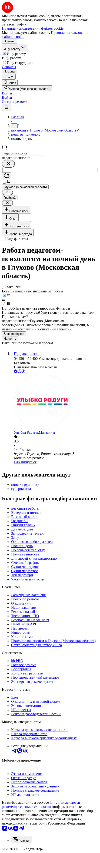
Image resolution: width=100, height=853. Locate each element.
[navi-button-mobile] (6, 107)
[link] (10, 82)
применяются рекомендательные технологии (41, 804)
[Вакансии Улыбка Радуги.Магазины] (54, 402)
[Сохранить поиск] (6, 176)
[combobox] (23, 153)
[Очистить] (8, 164)
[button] (7, 93)
